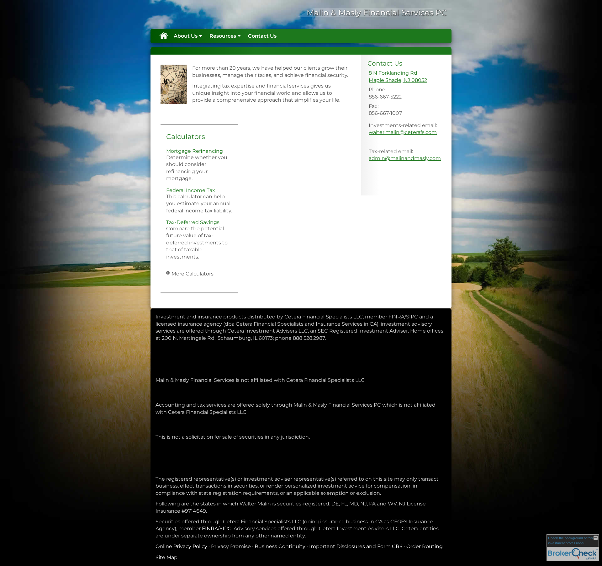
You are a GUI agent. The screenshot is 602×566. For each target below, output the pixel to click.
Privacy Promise (231, 546)
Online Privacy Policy (181, 546)
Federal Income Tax (190, 190)
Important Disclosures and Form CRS (356, 546)
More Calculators (193, 274)
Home (163, 36)
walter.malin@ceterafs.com (403, 132)
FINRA (210, 528)
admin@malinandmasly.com (405, 158)
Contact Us (262, 36)
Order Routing (424, 546)
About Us (186, 36)
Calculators (185, 136)
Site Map (166, 557)
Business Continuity (280, 546)
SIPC (225, 528)
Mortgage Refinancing (194, 151)
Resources (222, 36)
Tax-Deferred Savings (192, 222)
